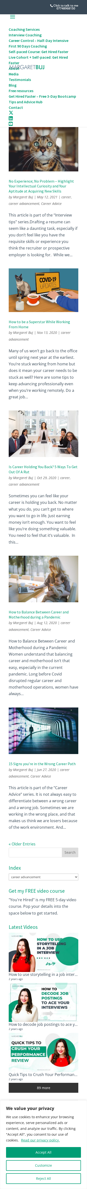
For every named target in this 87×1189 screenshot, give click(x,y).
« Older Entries (22, 844)
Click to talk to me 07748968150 (65, 6)
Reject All (43, 1178)
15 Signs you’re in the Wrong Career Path (42, 763)
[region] (43, 1144)
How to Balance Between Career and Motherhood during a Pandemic (39, 614)
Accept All (43, 1152)
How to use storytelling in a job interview (46, 974)
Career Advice (51, 203)
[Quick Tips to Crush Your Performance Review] (43, 1052)
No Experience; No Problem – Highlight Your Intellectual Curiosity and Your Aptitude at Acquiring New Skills (41, 186)
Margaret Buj (23, 197)
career (66, 197)
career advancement (24, 203)
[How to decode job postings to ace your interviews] (43, 1002)
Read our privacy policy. (40, 1140)
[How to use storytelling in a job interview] (43, 952)
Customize (43, 1165)
